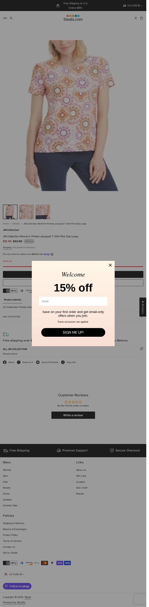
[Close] (110, 265)
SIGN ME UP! (73, 332)
